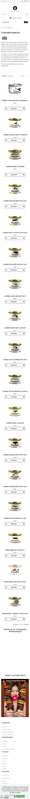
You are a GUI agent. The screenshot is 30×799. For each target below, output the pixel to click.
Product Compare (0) (8, 72)
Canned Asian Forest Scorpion (15, 135)
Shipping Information (8, 732)
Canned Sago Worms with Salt (15, 360)
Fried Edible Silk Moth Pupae (15, 582)
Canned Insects (8, 27)
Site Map (4, 746)
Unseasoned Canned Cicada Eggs (15, 614)
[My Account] (23, 1)
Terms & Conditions (7, 734)
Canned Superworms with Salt (15, 487)
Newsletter (5, 783)
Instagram (5, 758)
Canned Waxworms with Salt (15, 518)
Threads (4, 769)
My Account (5, 775)
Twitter (4, 766)
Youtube (4, 763)
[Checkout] (27, 1)
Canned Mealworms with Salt (15, 201)
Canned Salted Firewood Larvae (15, 391)
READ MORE (20, 796)
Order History (5, 778)
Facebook (5, 756)
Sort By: (4, 76)
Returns (4, 744)
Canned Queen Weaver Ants (15, 296)
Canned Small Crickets (15, 423)
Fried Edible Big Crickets (15, 550)
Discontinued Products (8, 749)
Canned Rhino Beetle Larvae (15, 328)
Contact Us (5, 741)
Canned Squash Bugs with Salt (15, 455)
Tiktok (3, 761)
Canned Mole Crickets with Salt (15, 233)
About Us (4, 727)
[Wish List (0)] (25, 1)
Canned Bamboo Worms (15, 167)
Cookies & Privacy (7, 729)
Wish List (4, 781)
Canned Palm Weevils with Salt (15, 264)
